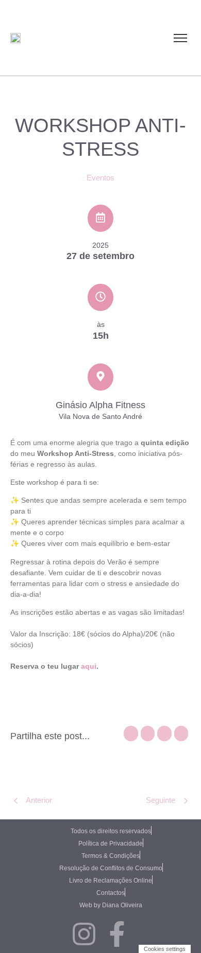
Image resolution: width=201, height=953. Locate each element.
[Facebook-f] (117, 936)
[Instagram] (84, 936)
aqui (88, 666)
